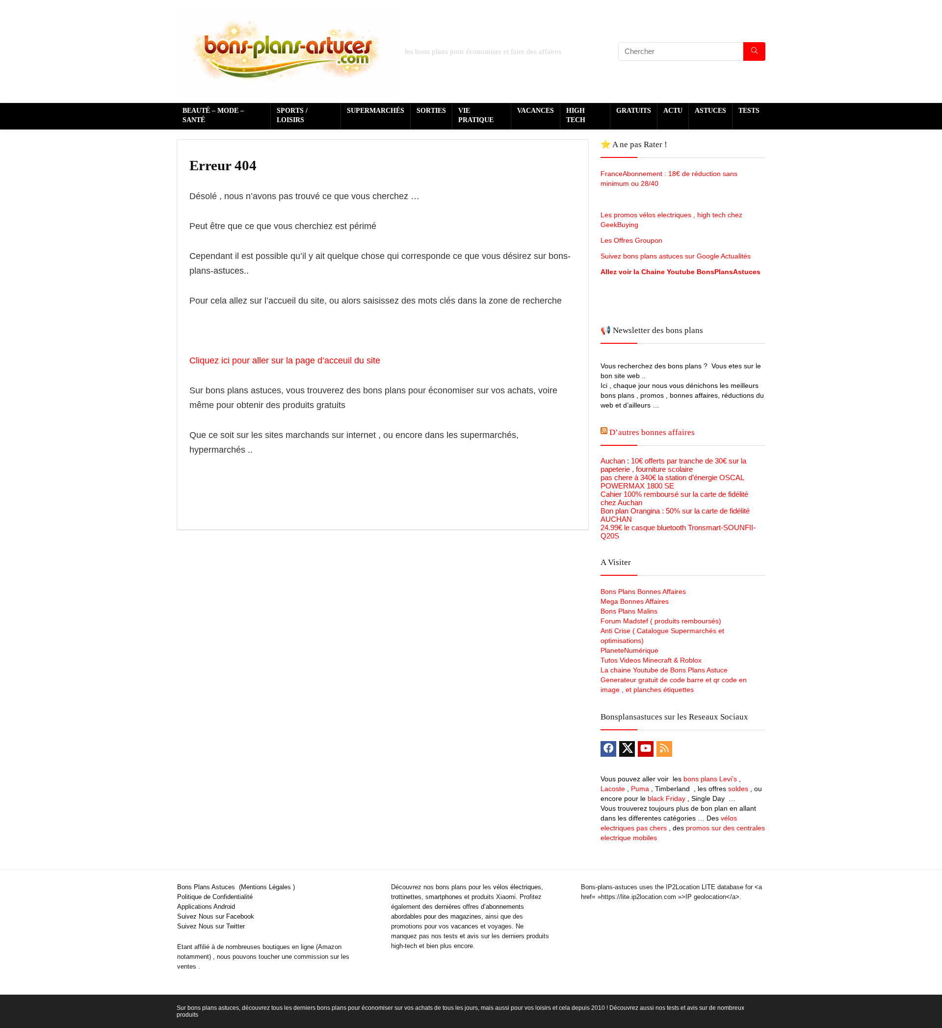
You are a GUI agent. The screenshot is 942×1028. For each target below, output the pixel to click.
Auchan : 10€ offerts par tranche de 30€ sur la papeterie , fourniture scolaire (673, 465)
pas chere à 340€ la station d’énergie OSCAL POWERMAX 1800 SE (672, 481)
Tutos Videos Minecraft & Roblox (651, 660)
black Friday (666, 798)
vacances (464, 926)
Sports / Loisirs (292, 115)
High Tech (575, 115)
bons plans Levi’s (710, 779)
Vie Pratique (476, 115)
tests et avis (461, 936)
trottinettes (406, 896)
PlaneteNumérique (629, 650)
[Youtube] (646, 749)
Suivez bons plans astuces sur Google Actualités (676, 256)
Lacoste (613, 789)
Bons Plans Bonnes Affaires (643, 591)
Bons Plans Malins (629, 611)
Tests (748, 110)
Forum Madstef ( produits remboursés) (661, 621)
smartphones (443, 896)
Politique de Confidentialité (215, 896)
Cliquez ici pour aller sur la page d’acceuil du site (284, 360)
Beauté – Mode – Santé (213, 115)
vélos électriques (517, 887)
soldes (738, 789)
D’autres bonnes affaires (652, 432)
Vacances (535, 110)
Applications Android (206, 906)
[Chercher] (754, 51)
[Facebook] (608, 749)
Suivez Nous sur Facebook (215, 916)
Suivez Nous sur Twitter (211, 926)
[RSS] (664, 749)
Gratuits (633, 110)
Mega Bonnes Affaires (635, 601)
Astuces (710, 110)
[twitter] (627, 749)
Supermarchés (375, 110)
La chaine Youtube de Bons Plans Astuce (664, 670)
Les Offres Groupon (632, 240)
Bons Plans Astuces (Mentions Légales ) (236, 887)
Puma (640, 789)
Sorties (431, 110)
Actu (672, 110)
